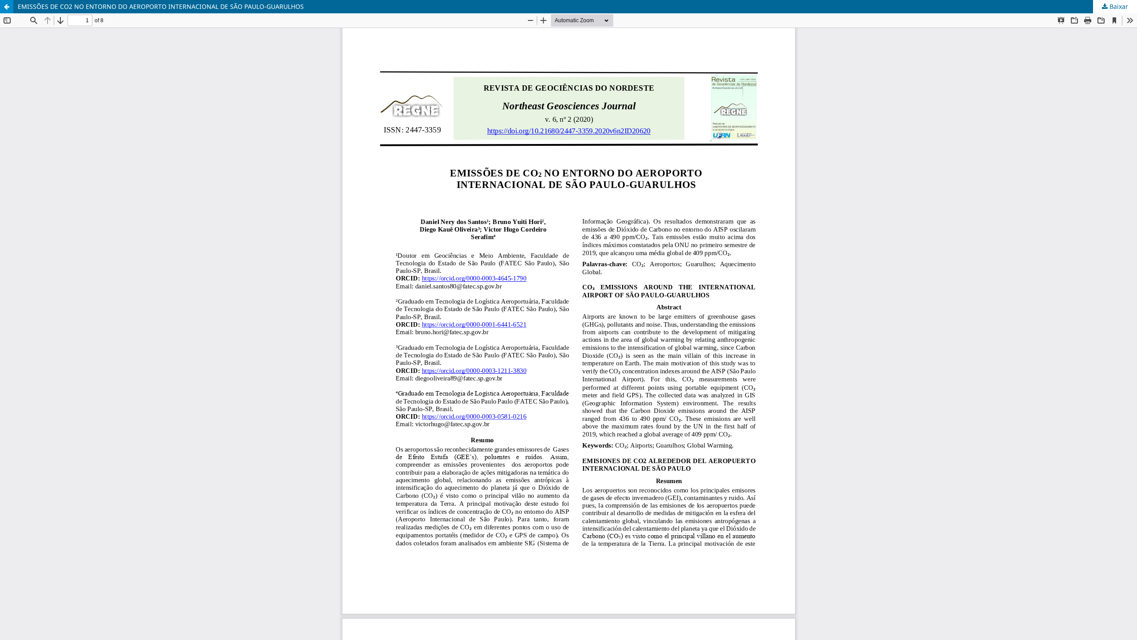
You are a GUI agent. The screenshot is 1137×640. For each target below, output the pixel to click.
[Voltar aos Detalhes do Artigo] (6, 6)
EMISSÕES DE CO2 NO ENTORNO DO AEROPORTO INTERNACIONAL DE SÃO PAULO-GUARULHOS (161, 6)
